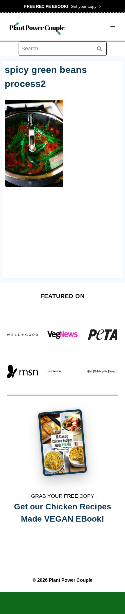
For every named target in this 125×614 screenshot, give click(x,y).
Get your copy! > (62, 6)
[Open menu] (112, 26)
